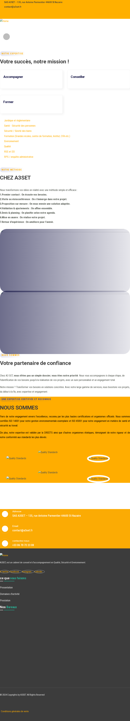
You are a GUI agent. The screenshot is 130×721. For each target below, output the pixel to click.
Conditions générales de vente (14, 711)
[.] (33, 28)
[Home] (4, 21)
